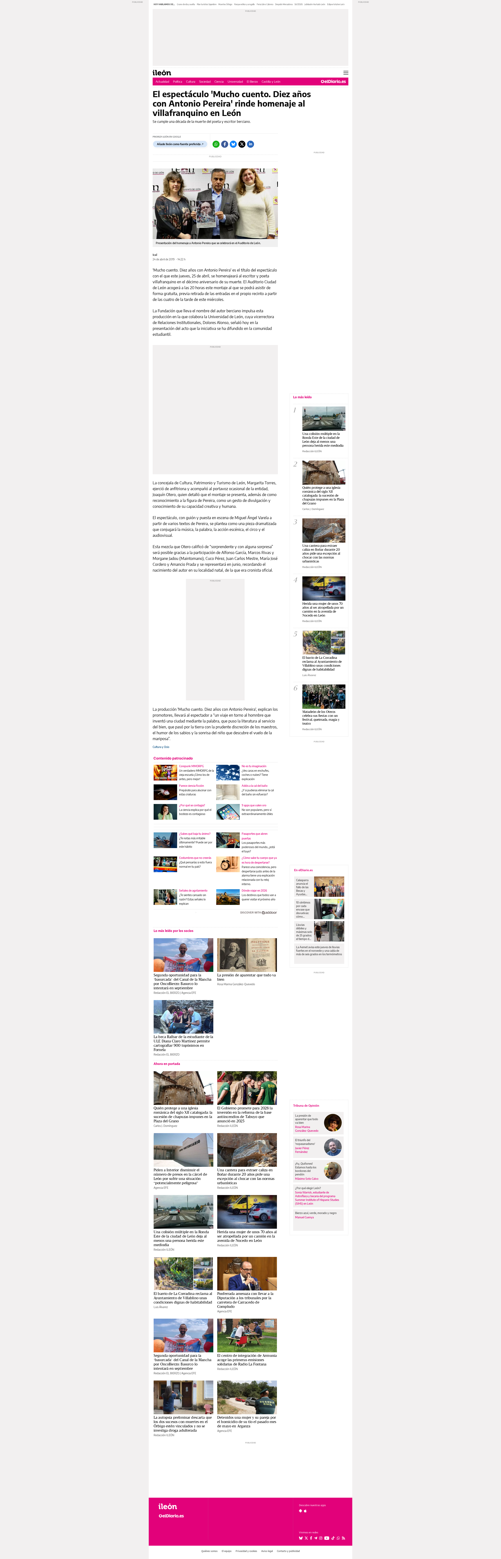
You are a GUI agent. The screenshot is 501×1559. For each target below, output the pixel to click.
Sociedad (205, 81)
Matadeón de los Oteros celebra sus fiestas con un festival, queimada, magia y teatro (321, 717)
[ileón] (180, 1506)
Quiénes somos (209, 1551)
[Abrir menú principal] (345, 72)
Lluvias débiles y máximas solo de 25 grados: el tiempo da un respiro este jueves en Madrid (304, 932)
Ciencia (219, 81)
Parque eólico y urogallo (244, 4)
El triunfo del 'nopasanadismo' (305, 1141)
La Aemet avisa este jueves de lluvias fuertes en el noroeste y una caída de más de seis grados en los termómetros (319, 950)
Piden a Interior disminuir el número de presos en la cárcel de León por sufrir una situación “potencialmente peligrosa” (180, 1176)
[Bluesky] (233, 144)
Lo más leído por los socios (173, 931)
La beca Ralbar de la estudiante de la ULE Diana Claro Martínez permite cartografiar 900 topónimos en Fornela (183, 1043)
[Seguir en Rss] (343, 1538)
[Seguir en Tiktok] (333, 1538)
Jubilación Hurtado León (315, 4)
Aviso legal (267, 1551)
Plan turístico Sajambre (206, 4)
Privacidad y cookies (246, 1551)
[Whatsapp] (216, 144)
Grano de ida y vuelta (186, 4)
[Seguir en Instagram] (320, 1538)
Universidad (235, 81)
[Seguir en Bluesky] (301, 1538)
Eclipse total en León (336, 4)
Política (177, 81)
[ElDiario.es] (333, 81)
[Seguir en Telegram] (315, 1538)
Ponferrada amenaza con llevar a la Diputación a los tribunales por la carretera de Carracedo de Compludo (245, 1300)
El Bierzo (252, 81)
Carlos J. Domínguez (165, 1125)
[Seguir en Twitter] (306, 1538)
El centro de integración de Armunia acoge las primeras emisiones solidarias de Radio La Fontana (247, 1359)
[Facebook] (224, 144)
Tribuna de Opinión (306, 1105)
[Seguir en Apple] (305, 1511)
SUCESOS (299, 4)
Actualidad (162, 81)
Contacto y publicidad (288, 1551)
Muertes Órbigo (225, 4)
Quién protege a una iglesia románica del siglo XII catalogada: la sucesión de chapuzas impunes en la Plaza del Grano (183, 1114)
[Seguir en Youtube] (326, 1538)
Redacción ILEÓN (227, 1125)
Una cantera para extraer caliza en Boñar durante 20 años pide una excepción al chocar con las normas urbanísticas (245, 1176)
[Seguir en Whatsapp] (338, 1538)
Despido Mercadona (284, 4)
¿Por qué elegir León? (308, 1188)
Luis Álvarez (161, 1307)
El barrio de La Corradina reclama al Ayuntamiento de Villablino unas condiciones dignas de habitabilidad (183, 1298)
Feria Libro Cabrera (265, 4)
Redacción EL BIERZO (166, 992)
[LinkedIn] (250, 144)
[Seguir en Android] (300, 1511)
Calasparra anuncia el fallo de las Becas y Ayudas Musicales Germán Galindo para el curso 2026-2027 (303, 887)
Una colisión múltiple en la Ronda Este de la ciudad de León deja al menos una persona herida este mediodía (181, 1238)
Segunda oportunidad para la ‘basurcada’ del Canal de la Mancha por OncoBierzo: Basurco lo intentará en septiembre (182, 981)
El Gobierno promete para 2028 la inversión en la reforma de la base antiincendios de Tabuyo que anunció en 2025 (245, 1114)
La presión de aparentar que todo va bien (246, 977)
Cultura (190, 81)
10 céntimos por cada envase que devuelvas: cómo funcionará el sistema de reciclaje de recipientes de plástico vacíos (303, 909)
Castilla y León (271, 81)
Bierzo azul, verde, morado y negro (316, 1213)
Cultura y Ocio (161, 747)
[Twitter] (241, 144)
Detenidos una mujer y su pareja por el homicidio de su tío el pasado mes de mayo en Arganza (246, 1421)
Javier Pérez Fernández (302, 1149)
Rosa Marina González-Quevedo (236, 984)
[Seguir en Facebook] (311, 1538)
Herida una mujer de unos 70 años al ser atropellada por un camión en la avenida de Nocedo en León (247, 1236)
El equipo (227, 1551)
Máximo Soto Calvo (306, 1178)
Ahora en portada (167, 1064)
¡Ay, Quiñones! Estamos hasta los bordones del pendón (305, 1169)
